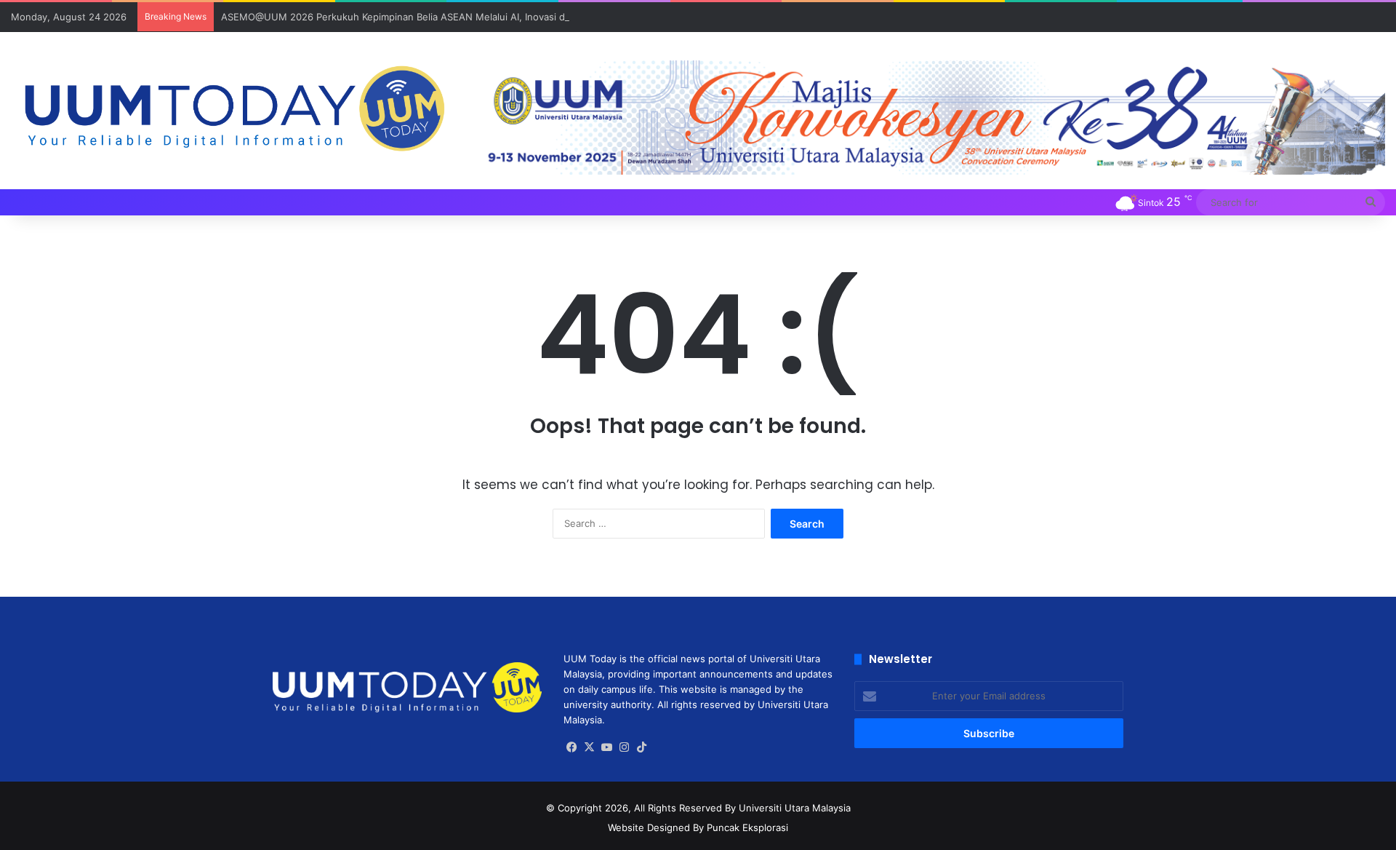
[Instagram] (624, 747)
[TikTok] (642, 747)
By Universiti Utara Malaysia (788, 808)
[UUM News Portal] (232, 110)
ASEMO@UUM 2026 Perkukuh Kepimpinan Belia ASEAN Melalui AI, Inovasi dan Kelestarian (424, 17)
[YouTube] (607, 747)
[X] (589, 747)
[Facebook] (572, 747)
